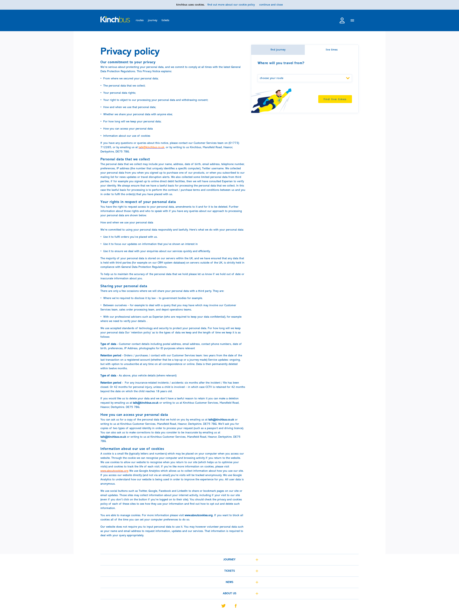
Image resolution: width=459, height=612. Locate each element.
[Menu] (352, 21)
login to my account (342, 20)
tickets (165, 20)
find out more (231, 5)
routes (140, 20)
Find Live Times (335, 99)
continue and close (271, 5)
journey (152, 20)
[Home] (115, 19)
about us (229, 593)
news (229, 582)
